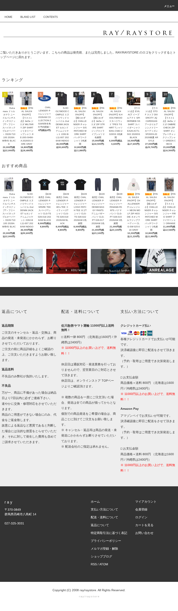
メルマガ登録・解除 (104, 548)
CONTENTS (50, 16)
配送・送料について (104, 517)
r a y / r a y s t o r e (89, 596)
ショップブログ (101, 556)
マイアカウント (146, 501)
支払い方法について (104, 509)
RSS (94, 564)
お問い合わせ (144, 533)
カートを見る (144, 525)
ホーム (95, 501)
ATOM (103, 564)
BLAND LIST (27, 16)
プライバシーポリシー (106, 540)
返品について (100, 525)
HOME (8, 16)
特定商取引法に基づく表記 (109, 533)
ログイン (141, 517)
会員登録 (141, 509)
